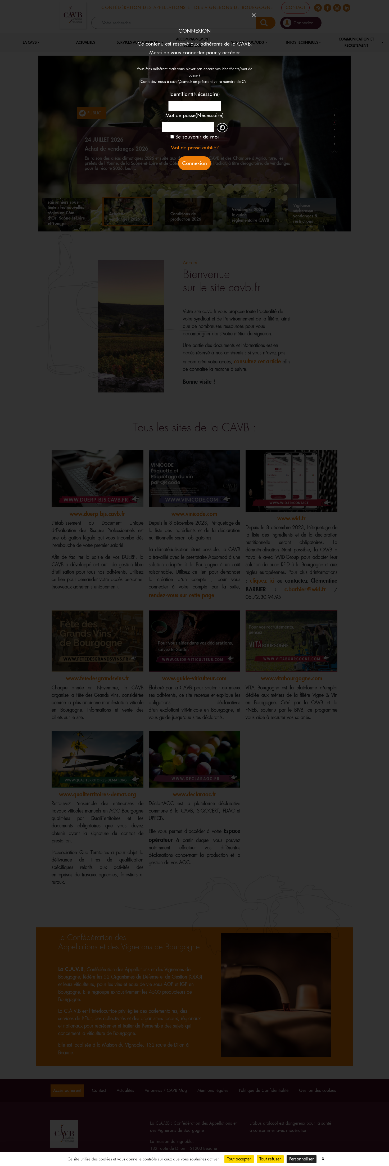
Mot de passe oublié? (194, 147)
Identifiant (194, 94)
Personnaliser (301, 1158)
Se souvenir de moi (197, 136)
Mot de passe (194, 115)
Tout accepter (239, 1158)
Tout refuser (270, 1158)
